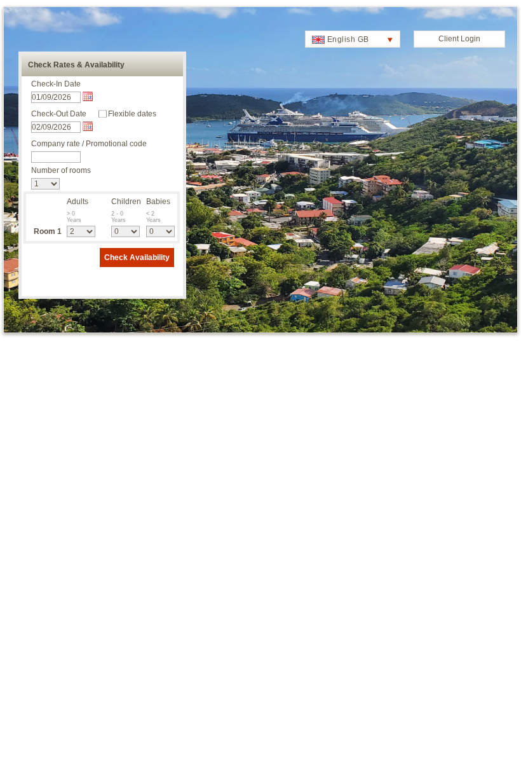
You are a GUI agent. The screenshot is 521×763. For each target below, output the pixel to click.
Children (126, 201)
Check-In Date (56, 83)
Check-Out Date (58, 113)
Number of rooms (61, 170)
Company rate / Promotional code (89, 143)
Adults (77, 201)
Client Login (459, 38)
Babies (158, 201)
